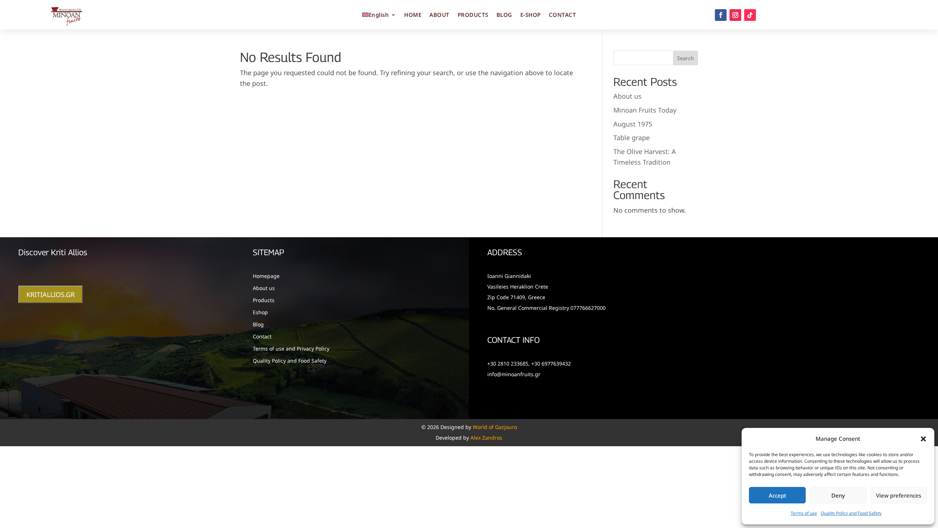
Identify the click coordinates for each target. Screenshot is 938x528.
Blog (258, 324)
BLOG (504, 15)
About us (627, 96)
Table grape (631, 137)
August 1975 (632, 124)
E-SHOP (530, 15)
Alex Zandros (486, 437)
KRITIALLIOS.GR (50, 294)
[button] (923, 439)
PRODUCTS (473, 15)
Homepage (266, 275)
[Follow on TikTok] (750, 15)
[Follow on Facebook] (721, 15)
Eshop (260, 312)
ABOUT (439, 15)
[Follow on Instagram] (735, 15)
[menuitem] (379, 16)
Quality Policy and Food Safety (851, 513)
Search (685, 58)
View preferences (898, 495)
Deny (838, 495)
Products (263, 300)
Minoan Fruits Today (644, 110)
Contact (262, 336)
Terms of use (804, 513)
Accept (777, 495)
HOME (412, 15)
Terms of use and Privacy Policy (291, 348)
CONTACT (562, 15)
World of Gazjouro (495, 426)
